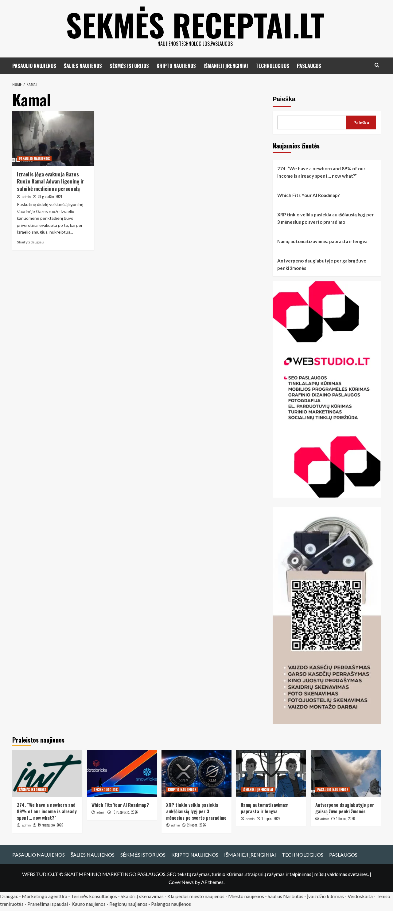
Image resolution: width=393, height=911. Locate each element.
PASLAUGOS (309, 65)
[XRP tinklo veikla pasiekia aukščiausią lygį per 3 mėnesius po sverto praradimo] (196, 773)
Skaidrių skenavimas (142, 896)
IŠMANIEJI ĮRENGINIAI (226, 65)
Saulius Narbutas (285, 896)
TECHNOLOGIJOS (272, 65)
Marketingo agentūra (44, 896)
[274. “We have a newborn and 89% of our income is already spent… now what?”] (47, 773)
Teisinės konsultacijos (94, 896)
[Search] (377, 65)
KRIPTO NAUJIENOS (176, 65)
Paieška (284, 99)
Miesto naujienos (246, 896)
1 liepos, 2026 (271, 818)
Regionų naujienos (128, 904)
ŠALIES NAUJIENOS (83, 65)
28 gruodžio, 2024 (50, 196)
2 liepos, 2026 (196, 824)
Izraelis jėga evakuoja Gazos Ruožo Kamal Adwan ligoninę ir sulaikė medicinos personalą (50, 181)
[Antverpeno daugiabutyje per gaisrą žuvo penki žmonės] (346, 773)
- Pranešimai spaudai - (48, 904)
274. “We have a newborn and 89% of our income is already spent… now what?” (321, 172)
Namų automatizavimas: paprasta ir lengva (322, 241)
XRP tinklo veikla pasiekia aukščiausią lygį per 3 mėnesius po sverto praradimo (325, 218)
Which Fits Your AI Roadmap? (308, 195)
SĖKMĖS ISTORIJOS (129, 65)
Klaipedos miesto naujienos (195, 896)
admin (26, 197)
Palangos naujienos (171, 904)
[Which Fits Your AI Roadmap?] (122, 773)
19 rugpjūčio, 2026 (50, 824)
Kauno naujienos (89, 904)
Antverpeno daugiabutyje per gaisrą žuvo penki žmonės (321, 264)
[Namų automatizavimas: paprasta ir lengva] (271, 773)
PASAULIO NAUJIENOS (34, 65)
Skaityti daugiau (30, 242)
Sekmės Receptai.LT (195, 24)
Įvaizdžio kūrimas (325, 896)
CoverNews (181, 882)
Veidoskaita (360, 896)
